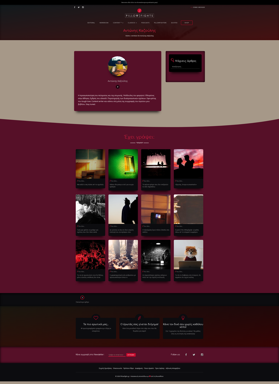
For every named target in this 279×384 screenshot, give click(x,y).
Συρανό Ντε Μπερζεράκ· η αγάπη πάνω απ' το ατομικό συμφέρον (187, 231)
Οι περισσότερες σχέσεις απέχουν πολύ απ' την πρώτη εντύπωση (154, 276)
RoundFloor (159, 376)
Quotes (174, 23)
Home (127, 36)
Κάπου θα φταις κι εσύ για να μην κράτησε (122, 185)
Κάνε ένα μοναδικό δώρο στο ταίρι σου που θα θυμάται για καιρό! (139, 329)
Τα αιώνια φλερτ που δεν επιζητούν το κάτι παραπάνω (155, 185)
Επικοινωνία (117, 368)
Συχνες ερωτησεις (199, 7)
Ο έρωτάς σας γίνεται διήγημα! (139, 324)
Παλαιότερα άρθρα (82, 302)
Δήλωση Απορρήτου (173, 368)
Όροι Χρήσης (159, 368)
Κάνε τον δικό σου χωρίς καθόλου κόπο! (183, 325)
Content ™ (117, 23)
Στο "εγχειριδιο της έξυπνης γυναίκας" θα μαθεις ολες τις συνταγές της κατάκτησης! (183, 332)
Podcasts (145, 23)
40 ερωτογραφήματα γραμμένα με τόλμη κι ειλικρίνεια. (96, 329)
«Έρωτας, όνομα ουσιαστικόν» (186, 184)
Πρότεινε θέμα (128, 368)
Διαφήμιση (139, 368)
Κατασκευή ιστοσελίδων (139, 376)
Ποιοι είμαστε (149, 368)
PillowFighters (160, 23)
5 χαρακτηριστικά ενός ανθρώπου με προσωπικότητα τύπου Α (123, 276)
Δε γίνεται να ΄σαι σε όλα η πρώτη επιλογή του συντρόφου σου (122, 231)
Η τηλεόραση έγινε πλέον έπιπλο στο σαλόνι (155, 231)
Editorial (91, 23)
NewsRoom (104, 23)
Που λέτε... (81, 181)
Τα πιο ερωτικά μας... (96, 324)
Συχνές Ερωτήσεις (105, 368)
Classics (132, 23)
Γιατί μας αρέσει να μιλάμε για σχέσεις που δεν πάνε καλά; (87, 231)
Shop (187, 23)
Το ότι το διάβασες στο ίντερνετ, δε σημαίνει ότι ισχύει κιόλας (188, 276)
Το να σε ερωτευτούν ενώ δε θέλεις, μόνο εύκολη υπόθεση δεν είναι (90, 276)
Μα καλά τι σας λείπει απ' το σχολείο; (90, 184)
